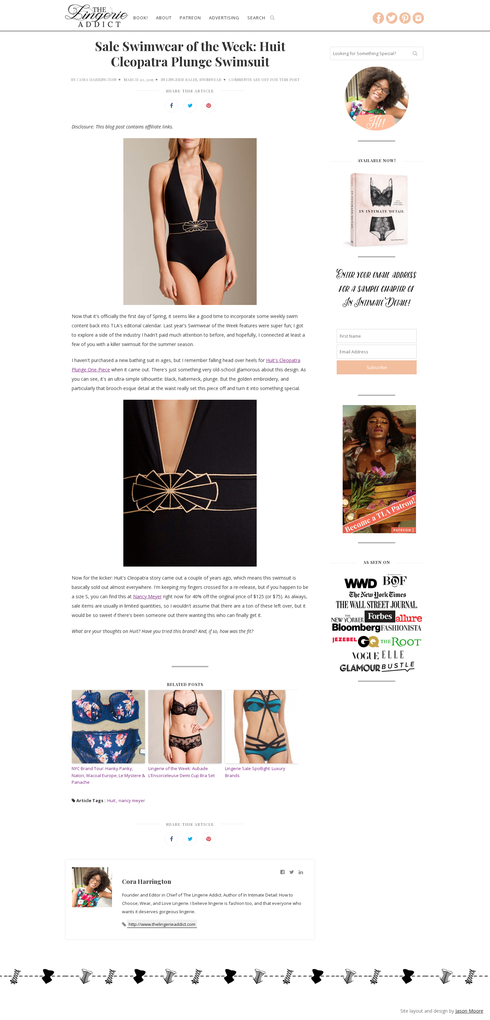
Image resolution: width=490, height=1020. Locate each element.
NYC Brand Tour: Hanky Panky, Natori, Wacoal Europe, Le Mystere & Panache (108, 775)
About (164, 18)
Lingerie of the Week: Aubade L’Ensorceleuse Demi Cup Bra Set (181, 771)
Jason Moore (469, 1011)
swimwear (210, 79)
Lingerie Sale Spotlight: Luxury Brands (255, 771)
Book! (140, 18)
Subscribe (377, 367)
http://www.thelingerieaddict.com (162, 924)
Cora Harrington (96, 79)
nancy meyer (132, 800)
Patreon (190, 18)
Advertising (224, 18)
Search (256, 18)
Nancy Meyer (147, 596)
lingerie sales (181, 79)
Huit (111, 800)
